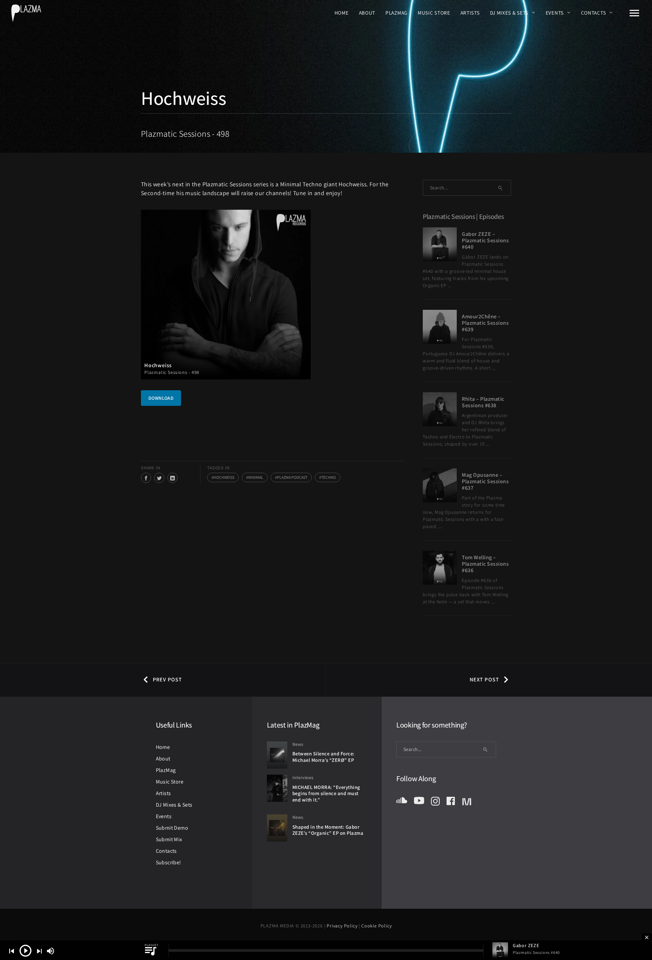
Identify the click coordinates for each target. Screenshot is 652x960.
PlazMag (396, 12)
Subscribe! (168, 862)
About (367, 12)
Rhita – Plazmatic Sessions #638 (483, 402)
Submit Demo (172, 827)
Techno (328, 477)
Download (161, 398)
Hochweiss (224, 477)
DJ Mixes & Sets (509, 12)
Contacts (593, 12)
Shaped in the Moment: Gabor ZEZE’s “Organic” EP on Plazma (328, 830)
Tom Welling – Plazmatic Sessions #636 (485, 564)
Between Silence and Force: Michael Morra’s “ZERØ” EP (323, 756)
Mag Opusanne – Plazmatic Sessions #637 (485, 481)
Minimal (255, 477)
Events (555, 12)
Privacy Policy (343, 926)
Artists (470, 12)
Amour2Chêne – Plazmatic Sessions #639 (485, 323)
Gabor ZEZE (526, 945)
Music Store (434, 12)
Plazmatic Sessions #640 (536, 952)
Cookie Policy (376, 926)
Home (341, 12)
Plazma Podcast (292, 477)
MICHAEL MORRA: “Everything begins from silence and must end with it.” (326, 793)
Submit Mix (169, 839)
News (297, 744)
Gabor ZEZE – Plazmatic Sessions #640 (485, 240)
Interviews (302, 777)
